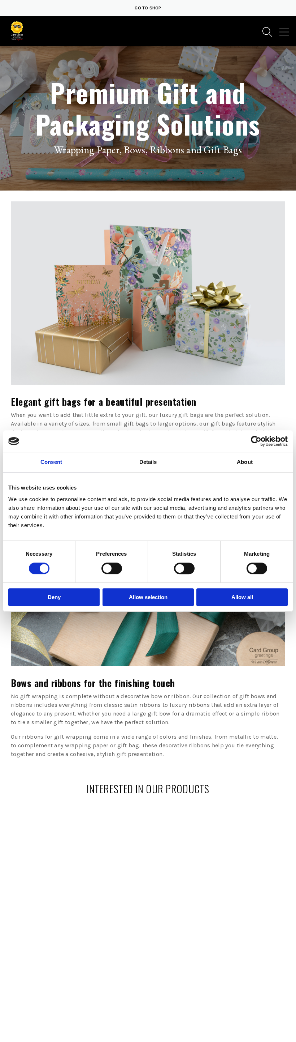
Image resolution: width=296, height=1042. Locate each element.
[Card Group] (17, 30)
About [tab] (245, 462)
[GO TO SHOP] (148, 14)
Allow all (242, 597)
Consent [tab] (51, 462)
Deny (54, 597)
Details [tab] (148, 462)
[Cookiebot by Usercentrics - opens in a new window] (256, 441)
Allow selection (148, 597)
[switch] (111, 568)
